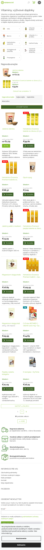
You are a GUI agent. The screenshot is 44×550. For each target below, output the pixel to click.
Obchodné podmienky (9, 473)
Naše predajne (6, 478)
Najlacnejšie (20, 97)
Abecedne (5, 101)
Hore (23, 421)
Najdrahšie (30, 97)
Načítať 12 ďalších (22, 406)
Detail (6, 146)
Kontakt (4, 480)
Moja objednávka (7, 483)
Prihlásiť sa (7, 523)
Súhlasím (21, 545)
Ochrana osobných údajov (10, 475)
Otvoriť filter (22, 107)
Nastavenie (21, 538)
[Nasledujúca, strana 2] (22, 412)
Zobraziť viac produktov (21, 91)
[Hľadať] (29, 3)
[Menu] (39, 3)
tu (11, 533)
